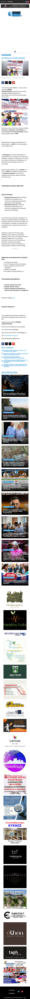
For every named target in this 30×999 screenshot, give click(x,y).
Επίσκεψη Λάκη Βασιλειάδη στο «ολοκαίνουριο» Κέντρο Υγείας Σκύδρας (14, 357)
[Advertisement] (15, 35)
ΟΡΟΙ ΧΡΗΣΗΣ (3, 1)
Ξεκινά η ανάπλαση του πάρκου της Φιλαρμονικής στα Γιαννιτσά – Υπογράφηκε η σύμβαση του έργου (14, 535)
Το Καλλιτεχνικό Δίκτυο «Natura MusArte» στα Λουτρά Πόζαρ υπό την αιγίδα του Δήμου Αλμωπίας (16, 361)
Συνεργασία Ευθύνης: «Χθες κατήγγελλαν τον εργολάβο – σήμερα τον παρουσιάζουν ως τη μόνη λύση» (15, 365)
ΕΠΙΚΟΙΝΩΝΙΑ (10, 1)
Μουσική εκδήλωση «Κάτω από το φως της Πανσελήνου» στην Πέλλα (15, 351)
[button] (15, 51)
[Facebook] (26, 2)
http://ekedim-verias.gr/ (11, 335)
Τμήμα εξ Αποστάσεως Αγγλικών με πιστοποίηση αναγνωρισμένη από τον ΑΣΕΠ (15, 582)
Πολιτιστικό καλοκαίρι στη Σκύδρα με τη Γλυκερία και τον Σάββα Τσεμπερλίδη (14, 511)
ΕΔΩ (13, 298)
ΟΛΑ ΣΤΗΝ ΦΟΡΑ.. (6, 55)
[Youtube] (28, 2)
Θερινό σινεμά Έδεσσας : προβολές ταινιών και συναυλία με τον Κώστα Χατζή (16, 354)
